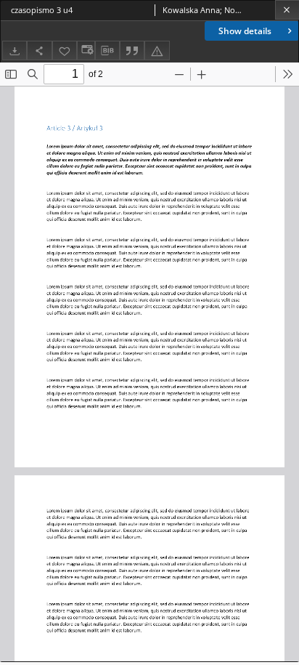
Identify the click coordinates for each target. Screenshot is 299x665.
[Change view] (85, 50)
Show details (244, 31)
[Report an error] (156, 50)
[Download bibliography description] (107, 51)
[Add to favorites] (64, 50)
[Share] (39, 50)
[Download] (14, 50)
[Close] (287, 10)
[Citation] (132, 50)
